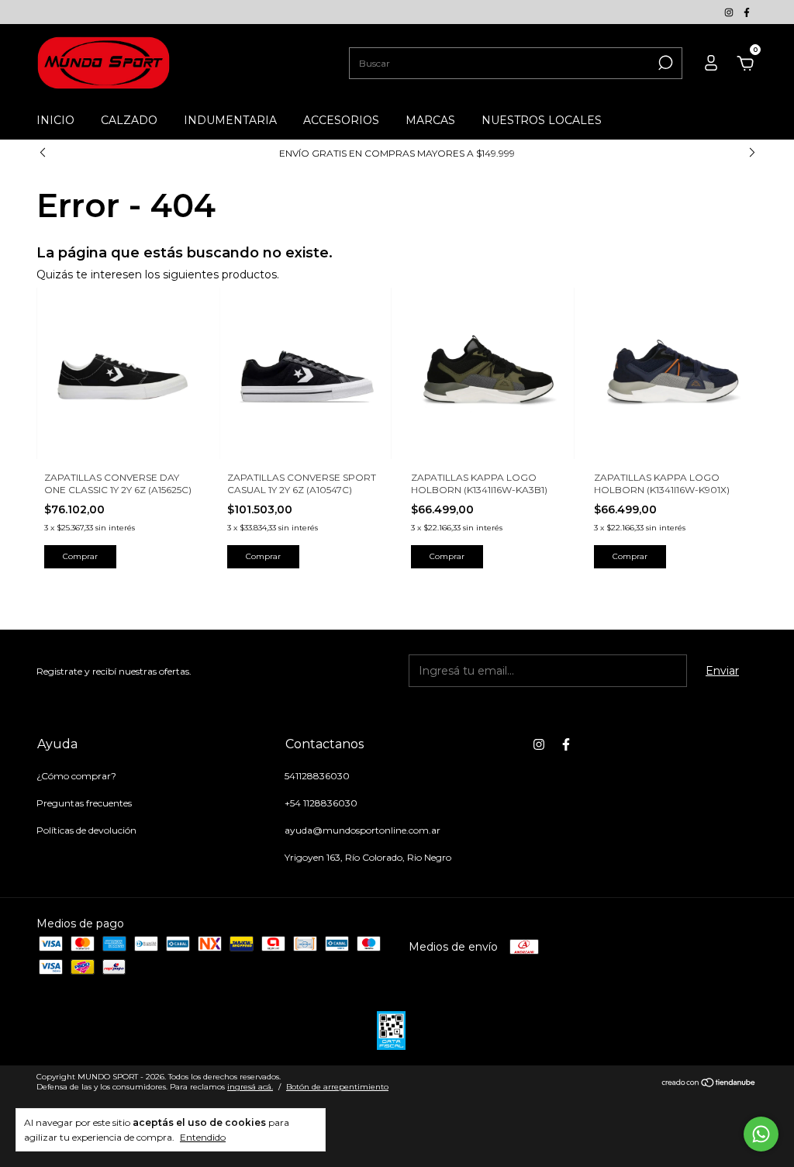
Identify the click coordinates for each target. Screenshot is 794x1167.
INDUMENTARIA (230, 120)
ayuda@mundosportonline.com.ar (362, 830)
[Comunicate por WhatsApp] (761, 1134)
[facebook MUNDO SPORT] (746, 12)
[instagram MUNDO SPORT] (730, 12)
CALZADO (129, 120)
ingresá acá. (250, 1087)
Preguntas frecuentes (84, 803)
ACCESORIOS (341, 120)
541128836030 (317, 776)
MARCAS (430, 120)
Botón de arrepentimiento (337, 1087)
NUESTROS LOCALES (542, 120)
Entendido (203, 1137)
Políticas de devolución (86, 830)
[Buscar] (664, 62)
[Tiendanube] (709, 1084)
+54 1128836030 (321, 803)
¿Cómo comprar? (76, 776)
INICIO (55, 120)
